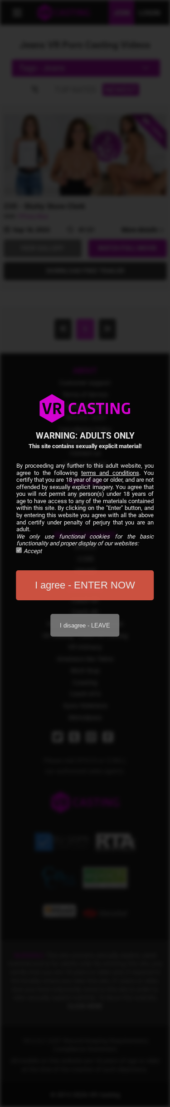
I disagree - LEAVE (85, 625)
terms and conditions (110, 472)
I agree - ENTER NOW (85, 585)
